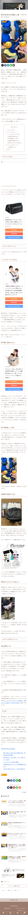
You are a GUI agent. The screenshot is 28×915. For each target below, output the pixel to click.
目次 (12, 127)
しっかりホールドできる (14, 134)
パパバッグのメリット (12, 132)
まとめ (8, 149)
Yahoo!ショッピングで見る (14, 237)
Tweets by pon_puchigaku (8, 748)
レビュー (4, 774)
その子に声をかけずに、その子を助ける (14, 769)
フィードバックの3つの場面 (10, 762)
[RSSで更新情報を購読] (19, 787)
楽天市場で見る (14, 233)
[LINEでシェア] (11, 65)
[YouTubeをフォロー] (14, 787)
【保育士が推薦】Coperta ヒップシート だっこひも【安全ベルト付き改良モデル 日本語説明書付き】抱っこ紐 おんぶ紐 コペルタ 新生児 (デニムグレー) (14, 290)
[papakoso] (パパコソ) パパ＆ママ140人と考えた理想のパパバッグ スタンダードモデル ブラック (14, 222)
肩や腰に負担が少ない (13, 136)
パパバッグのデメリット (13, 145)
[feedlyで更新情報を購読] (17, 787)
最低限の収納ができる (13, 140)
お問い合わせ (7, 908)
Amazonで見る (14, 230)
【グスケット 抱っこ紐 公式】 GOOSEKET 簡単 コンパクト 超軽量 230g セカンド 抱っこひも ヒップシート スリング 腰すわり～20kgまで (14, 373)
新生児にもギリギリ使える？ (15, 142)
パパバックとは (10, 130)
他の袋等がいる (12, 147)
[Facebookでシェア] (5, 65)
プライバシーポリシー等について (20, 909)
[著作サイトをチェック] (8, 787)
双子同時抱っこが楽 (13, 138)
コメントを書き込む (14, 886)
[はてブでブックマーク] (8, 65)
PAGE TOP (14, 900)
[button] (13, 65)
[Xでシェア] (2, 65)
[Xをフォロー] (11, 787)
